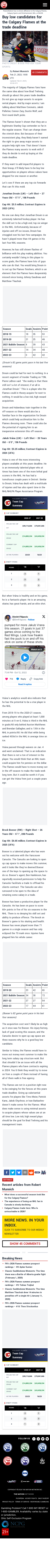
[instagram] (38, 1439)
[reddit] (31, 1172)
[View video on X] (25, 657)
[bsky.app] (19, 1172)
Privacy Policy (8, 1502)
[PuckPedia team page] (43, 1172)
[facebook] (6, 1172)
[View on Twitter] (43, 618)
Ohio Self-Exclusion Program (16, 1518)
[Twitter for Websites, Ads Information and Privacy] (43, 672)
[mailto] (25, 1172)
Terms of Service (22, 1502)
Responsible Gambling (39, 1502)
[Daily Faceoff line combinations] (37, 1172)
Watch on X (36, 649)
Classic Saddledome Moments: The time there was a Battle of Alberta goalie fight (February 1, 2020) (25, 1274)
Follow (31, 619)
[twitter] (13, 1172)
